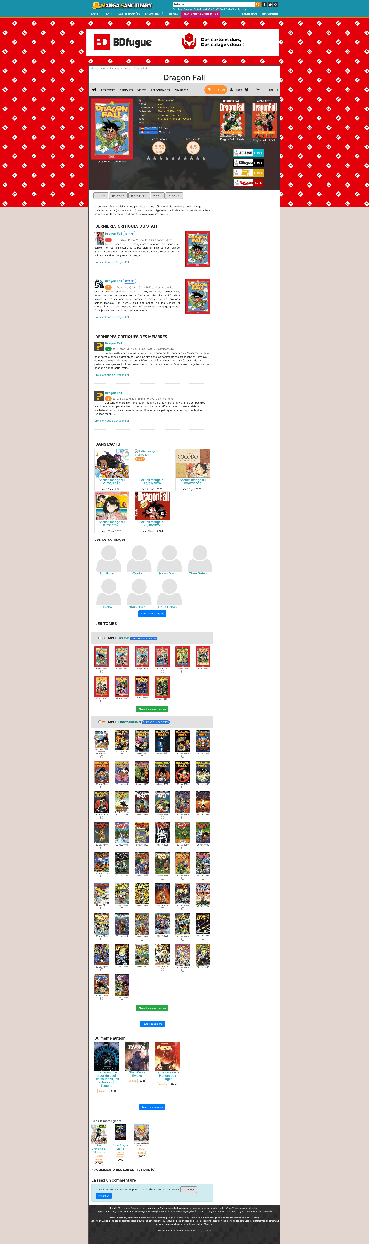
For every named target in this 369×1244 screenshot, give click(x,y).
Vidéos (141, 90)
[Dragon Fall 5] (182, 656)
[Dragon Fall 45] (142, 954)
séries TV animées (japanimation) (242, 1208)
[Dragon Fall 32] (122, 893)
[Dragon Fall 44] (122, 954)
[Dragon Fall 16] (162, 801)
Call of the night (234, 9)
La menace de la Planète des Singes (167, 1075)
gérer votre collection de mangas (171, 1211)
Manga (122, 5)
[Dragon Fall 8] (122, 686)
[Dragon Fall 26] (122, 862)
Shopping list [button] (140, 195)
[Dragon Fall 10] (162, 686)
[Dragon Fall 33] (142, 893)
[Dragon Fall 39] (142, 923)
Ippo (245, 9)
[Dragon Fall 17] (182, 801)
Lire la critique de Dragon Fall (111, 262)
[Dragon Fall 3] (142, 656)
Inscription (270, 14)
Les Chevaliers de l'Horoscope (99, 1149)
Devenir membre (166, 1230)
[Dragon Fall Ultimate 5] (232, 120)
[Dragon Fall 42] (203, 923)
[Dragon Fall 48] (203, 954)
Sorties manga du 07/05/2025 (112, 523)
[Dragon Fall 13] (101, 801)
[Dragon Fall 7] (101, 686)
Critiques (126, 90)
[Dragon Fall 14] (122, 801)
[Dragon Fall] (112, 128)
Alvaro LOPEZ (166, 107)
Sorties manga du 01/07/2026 (112, 481)
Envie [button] (158, 195)
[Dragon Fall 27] (142, 862)
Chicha (106, 607)
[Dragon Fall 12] (203, 771)
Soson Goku (167, 573)
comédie (175, 115)
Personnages (160, 90)
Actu (109, 14)
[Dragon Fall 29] (182, 862)
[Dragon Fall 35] (182, 893)
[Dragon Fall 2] (122, 656)
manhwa (206, 1208)
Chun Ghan (137, 607)
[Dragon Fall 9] (142, 685)
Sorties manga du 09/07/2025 (193, 481)
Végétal (137, 573)
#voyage (186, 118)
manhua (215, 1208)
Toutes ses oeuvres (152, 1107)
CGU (200, 1230)
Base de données (129, 14)
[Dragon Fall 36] (203, 893)
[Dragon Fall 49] (101, 984)
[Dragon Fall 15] (142, 801)
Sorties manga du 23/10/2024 (152, 523)
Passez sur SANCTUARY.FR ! (201, 14)
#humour (174, 118)
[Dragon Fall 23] (182, 832)
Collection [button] (119, 195)
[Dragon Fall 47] (182, 954)
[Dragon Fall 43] (101, 954)
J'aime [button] (102, 195)
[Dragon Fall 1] (101, 656)
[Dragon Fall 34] (162, 893)
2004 (161, 103)
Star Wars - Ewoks (137, 1074)
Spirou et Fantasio (193, 9)
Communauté (154, 14)
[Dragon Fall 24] (203, 832)
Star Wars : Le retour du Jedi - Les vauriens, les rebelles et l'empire (106, 1079)
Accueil (96, 14)
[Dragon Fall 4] (162, 656)
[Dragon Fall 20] (122, 832)
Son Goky (107, 573)
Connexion (249, 14)
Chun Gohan (167, 607)
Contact (207, 1230)
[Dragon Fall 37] (101, 923)
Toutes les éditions (152, 1023)
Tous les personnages (152, 613)
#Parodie (163, 118)
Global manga (166, 100)
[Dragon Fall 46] (162, 954)
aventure (163, 115)
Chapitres (181, 90)
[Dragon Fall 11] (182, 771)
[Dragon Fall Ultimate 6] (264, 120)
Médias (173, 14)
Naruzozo (141, 1145)
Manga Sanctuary (132, 1208)
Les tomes (108, 90)
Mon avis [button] (175, 195)
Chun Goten (198, 573)
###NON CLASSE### (214, 9)
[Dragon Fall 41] (182, 923)
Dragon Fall (113, 233)
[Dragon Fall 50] (122, 985)
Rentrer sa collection (186, 1230)
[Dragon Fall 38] (122, 923)
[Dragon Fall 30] (203, 862)
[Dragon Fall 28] (162, 862)
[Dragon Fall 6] (203, 656)
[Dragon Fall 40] (162, 923)
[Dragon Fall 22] (162, 832)
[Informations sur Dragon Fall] (94, 90)
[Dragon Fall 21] (142, 832)
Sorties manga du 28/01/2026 (152, 481)
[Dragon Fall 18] (203, 801)
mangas (196, 1208)
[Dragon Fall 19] (101, 832)
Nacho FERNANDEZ (169, 111)
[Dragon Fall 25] (101, 861)
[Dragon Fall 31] (101, 892)
